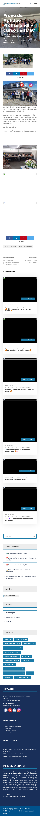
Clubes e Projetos (12, 41)
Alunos (8, 639)
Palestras (9, 664)
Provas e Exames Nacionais (14, 673)
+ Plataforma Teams (9, 731)
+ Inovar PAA (7, 729)
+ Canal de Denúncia (9, 733)
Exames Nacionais (11, 656)
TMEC (5, 39)
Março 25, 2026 (9, 514)
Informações (11, 613)
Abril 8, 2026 (8, 477)
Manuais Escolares (12, 660)
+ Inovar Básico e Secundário (12, 726)
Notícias (27, 37)
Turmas (8, 677)
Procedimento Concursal (14, 669)
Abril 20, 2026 (9, 445)
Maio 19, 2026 (9, 305)
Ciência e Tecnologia (14, 37)
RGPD (5, 813)
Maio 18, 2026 (9, 346)
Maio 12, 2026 (9, 385)
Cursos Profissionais (13, 648)
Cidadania (10, 622)
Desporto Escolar (12, 652)
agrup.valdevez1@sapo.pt (12, 705)
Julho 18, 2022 (8, 35)
